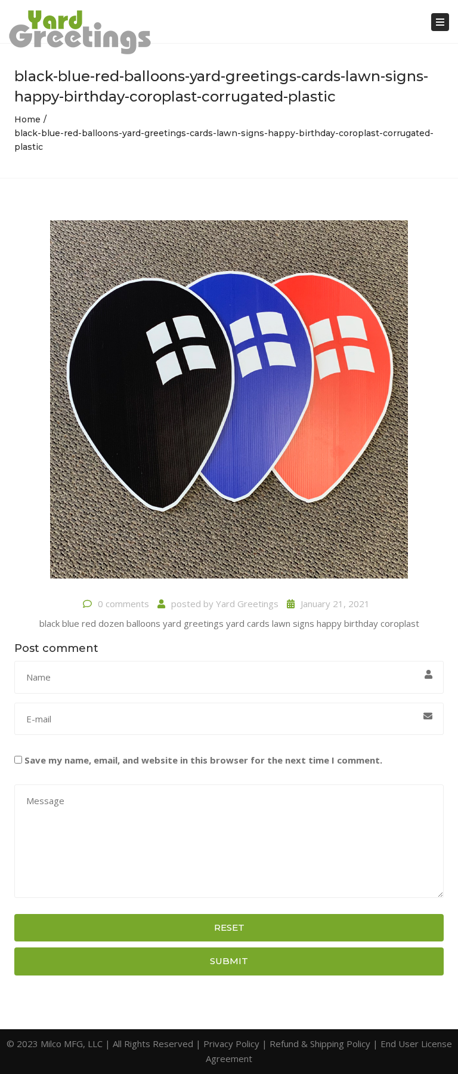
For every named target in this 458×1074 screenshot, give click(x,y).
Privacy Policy (231, 1044)
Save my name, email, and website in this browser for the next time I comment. (203, 760)
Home (27, 119)
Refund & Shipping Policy (320, 1044)
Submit (229, 961)
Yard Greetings (247, 604)
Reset (229, 927)
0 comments (123, 604)
